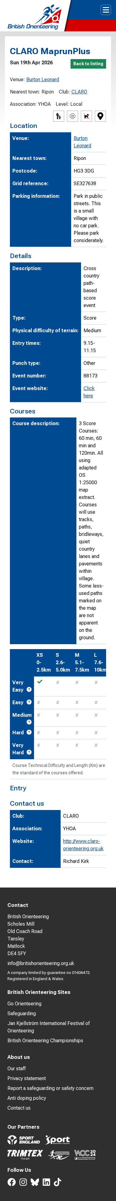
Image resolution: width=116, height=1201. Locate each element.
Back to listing (88, 63)
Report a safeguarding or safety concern (50, 1088)
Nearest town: (25, 92)
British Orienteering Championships (45, 1040)
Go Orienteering (24, 1004)
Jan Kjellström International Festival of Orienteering (48, 1027)
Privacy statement (26, 1078)
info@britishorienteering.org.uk (40, 963)
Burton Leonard (42, 79)
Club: (64, 92)
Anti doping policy (26, 1098)
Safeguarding (21, 1013)
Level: (62, 104)
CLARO (79, 92)
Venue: (17, 79)
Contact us (19, 1108)
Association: (23, 104)
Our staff (16, 1068)
